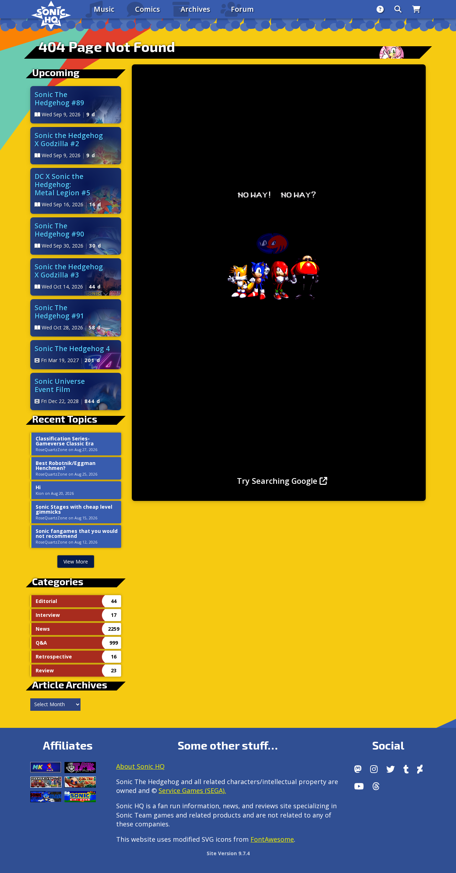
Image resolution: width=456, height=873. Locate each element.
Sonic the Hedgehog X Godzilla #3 (69, 271)
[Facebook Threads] (376, 786)
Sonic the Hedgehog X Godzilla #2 (69, 139)
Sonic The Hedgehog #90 (59, 230)
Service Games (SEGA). (192, 790)
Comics (147, 9)
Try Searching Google (278, 481)
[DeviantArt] (420, 769)
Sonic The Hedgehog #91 (59, 312)
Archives (195, 9)
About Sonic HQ (140, 766)
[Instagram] (374, 769)
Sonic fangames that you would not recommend (77, 534)
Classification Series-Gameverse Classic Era (65, 441)
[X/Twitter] (390, 769)
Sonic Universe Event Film (60, 385)
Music (104, 9)
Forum (242, 9)
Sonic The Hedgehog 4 (72, 348)
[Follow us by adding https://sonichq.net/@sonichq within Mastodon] (358, 769)
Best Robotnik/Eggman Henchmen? (65, 466)
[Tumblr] (406, 769)
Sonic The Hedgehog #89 (59, 98)
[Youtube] (359, 786)
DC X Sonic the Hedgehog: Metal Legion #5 (62, 184)
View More (75, 561)
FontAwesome (272, 839)
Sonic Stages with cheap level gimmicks (74, 509)
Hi (38, 487)
